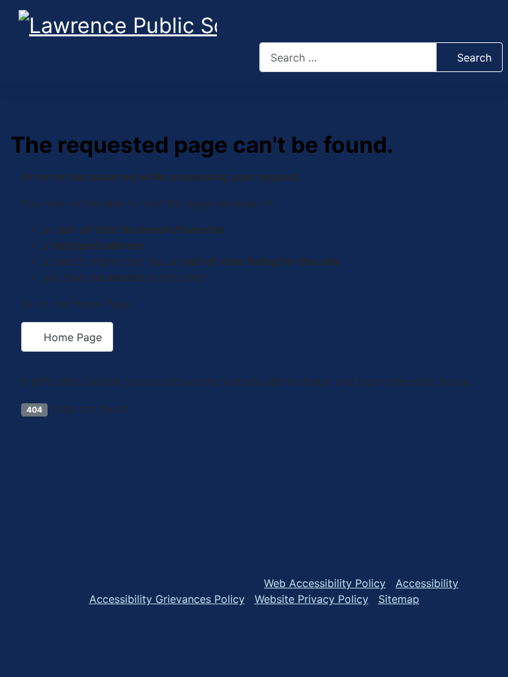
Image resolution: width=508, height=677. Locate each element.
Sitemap (398, 599)
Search (474, 57)
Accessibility (427, 583)
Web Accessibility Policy (325, 583)
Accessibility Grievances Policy (167, 599)
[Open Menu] (381, 24)
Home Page (71, 337)
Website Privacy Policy (311, 599)
